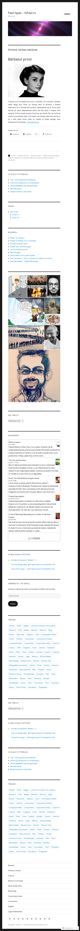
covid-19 (56, 643)
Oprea (32, 665)
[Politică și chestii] (14, 919)
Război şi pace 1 (15, 442)
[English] (45, 919)
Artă (20, 630)
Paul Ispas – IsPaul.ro (22, 13)
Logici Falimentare (15, 911)
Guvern (48, 652)
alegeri (26, 626)
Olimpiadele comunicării (18, 665)
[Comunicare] (40, 919)
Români (46, 678)
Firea (24, 652)
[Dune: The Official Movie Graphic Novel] (58, 480)
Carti (37, 634)
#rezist (11, 626)
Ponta (48, 669)
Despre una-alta (36, 156)
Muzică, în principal (15, 881)
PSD (47, 674)
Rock (30, 678)
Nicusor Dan (46, 661)
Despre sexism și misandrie (20, 191)
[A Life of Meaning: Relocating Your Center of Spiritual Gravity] (58, 516)
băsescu (30, 634)
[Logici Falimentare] (49, 919)
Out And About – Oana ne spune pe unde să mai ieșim (31, 258)
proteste (39, 674)
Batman (34, 630)
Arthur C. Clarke (14, 462)
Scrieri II (15, 215)
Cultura (12, 648)
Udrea (11, 687)
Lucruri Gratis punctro (19, 249)
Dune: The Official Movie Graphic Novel (24, 478)
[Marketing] (32, 919)
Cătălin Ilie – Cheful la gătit (20, 246)
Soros (23, 683)
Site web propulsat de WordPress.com (35, 925)
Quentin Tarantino (14, 498)
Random (11, 865)
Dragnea (26, 648)
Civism (11, 639)
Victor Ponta (21, 687)
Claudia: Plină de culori (19, 244)
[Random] (10, 919)
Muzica (36, 661)
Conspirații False (15, 643)
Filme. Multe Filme (15, 886)
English (11, 906)
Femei (11, 652)
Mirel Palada (14, 661)
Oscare (46, 665)
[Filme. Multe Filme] (27, 919)
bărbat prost (18, 158)
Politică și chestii (14, 870)
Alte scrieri (14, 212)
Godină (31, 652)
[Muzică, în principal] (23, 919)
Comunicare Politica (44, 639)
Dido (30, 158)
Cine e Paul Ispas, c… (19, 569)
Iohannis (12, 656)
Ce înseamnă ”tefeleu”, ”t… (27, 560)
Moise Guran (26, 661)
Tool (47, 683)
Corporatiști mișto (43, 643)
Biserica (43, 630)
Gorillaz (39, 652)
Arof (13, 560)
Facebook (51, 648)
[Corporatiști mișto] (36, 919)
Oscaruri (55, 665)
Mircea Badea (45, 656)
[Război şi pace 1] (58, 444)
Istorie (20, 656)
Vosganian (43, 687)
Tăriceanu (55, 683)
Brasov (11, 634)
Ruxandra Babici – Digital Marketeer (24, 261)
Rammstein (13, 678)
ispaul (13, 156)
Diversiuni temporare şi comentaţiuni (24, 183)
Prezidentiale (29, 674)
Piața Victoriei (24, 669)
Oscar (39, 665)
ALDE (19, 626)
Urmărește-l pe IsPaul (19, 583)
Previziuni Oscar (15, 674)
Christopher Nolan (49, 634)
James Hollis (13, 519)
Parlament (13, 669)
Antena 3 (12, 630)
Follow (12, 604)
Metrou (35, 656)
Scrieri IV (15, 217)
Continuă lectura (32, 122)
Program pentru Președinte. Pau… (43, 564)
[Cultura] (18, 919)
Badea (26, 630)
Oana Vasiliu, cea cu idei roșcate (22, 255)
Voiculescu (32, 687)
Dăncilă (42, 648)
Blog (50, 630)
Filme (18, 652)
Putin (53, 674)
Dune (34, 648)
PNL (34, 669)
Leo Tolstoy (12, 444)
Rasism (23, 678)
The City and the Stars (17, 460)
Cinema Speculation (16, 496)
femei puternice (38, 158)
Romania (37, 678)
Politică (41, 669)
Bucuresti (20, 634)
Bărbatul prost (20, 59)
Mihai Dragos (15, 252)
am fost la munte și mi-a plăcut (43, 626)
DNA (19, 648)
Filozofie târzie (15, 188)
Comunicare (29, 639)
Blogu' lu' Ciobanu (17, 238)
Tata (29, 683)
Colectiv (19, 639)
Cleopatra (26, 158)
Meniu (67, 14)
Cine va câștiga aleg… (19, 564)
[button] (17, 286)
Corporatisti (29, 643)
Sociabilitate (13, 683)
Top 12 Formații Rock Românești (22, 180)
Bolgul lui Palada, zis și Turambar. (23, 241)
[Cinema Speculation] (58, 498)
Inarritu (56, 652)
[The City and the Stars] (58, 462)
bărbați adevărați (48, 156)
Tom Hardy (38, 683)
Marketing (12, 891)
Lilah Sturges (13, 480)
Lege (27, 656)
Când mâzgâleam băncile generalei (23, 186)
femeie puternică (49, 158)
